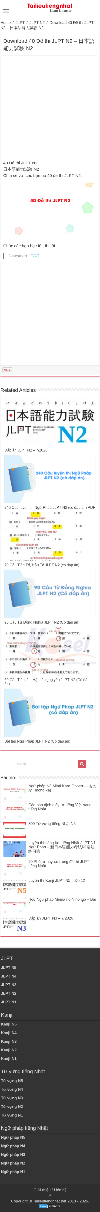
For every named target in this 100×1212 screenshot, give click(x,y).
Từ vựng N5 (12, 1081)
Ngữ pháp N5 (13, 1137)
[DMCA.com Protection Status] (50, 1206)
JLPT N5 (8, 967)
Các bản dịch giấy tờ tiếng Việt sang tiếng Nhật (59, 807)
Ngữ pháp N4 (13, 1146)
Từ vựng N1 (12, 1115)
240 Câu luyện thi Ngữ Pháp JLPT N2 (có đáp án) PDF (49, 507)
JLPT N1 (8, 1002)
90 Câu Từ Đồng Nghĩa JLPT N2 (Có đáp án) (41, 622)
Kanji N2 (9, 1050)
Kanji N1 (9, 1058)
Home (5, 22)
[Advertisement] (50, 108)
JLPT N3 (8, 985)
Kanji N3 (9, 1041)
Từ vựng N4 (12, 1089)
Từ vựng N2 (12, 1106)
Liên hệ (60, 1190)
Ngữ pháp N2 (13, 1163)
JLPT (20, 22)
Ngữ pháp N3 (13, 1154)
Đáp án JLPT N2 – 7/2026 (25, 450)
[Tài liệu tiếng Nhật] (50, 7)
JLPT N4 (8, 976)
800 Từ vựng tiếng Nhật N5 (52, 824)
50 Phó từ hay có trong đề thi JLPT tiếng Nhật (58, 863)
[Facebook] (50, 1195)
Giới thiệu (41, 1190)
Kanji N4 (9, 1033)
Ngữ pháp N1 (13, 1172)
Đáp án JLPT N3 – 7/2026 (50, 918)
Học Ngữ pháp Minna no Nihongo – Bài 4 (62, 901)
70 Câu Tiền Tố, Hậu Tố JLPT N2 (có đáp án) (41, 565)
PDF (34, 256)
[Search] (82, 764)
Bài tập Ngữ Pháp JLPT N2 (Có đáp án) (37, 741)
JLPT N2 (37, 22)
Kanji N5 (9, 1024)
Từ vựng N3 (12, 1098)
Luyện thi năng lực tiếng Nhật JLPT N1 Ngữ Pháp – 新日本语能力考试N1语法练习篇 (62, 847)
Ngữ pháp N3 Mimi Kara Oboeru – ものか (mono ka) (62, 788)
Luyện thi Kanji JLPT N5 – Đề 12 (56, 880)
